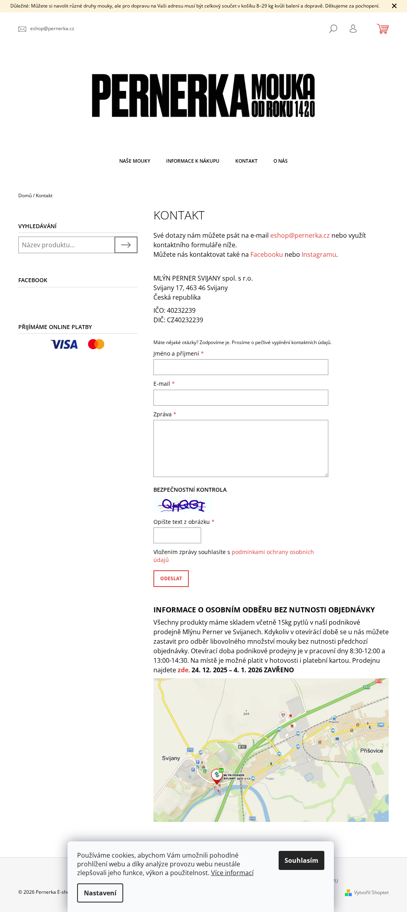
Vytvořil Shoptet (371, 892)
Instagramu (319, 254)
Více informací (232, 872)
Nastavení (100, 893)
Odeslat (171, 578)
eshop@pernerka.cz (300, 235)
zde (183, 670)
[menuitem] (134, 161)
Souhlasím (301, 860)
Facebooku (266, 254)
